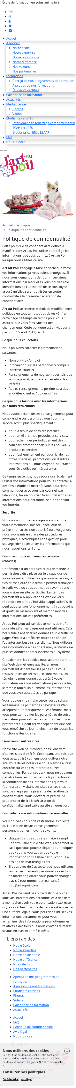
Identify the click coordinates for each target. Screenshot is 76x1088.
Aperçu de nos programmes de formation (43, 81)
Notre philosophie (25, 57)
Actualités (13, 99)
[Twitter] (10, 26)
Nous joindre (15, 142)
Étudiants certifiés (25, 90)
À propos (13, 43)
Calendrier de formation (24, 95)
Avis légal (20, 1031)
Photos (17, 109)
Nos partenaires (24, 71)
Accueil (11, 38)
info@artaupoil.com (17, 7)
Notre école (21, 48)
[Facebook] (10, 21)
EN (11, 12)
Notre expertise (23, 52)
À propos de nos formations (33, 85)
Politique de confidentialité (33, 1027)
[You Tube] (10, 30)
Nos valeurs (21, 66)
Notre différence (24, 62)
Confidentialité (11, 1079)
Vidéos (17, 113)
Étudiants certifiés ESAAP (30, 132)
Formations (14, 76)
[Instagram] (10, 16)
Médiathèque (16, 104)
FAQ (9, 137)
